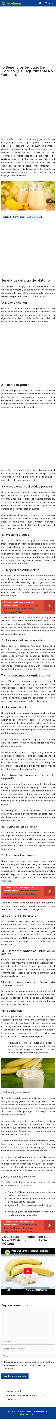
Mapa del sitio (14, 1391)
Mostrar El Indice (34, 217)
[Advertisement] (28, 37)
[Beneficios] (11, 3)
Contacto (12, 1399)
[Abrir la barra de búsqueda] (40, 3)
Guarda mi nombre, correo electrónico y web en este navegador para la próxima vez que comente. (29, 1365)
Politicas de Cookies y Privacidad (25, 1395)
